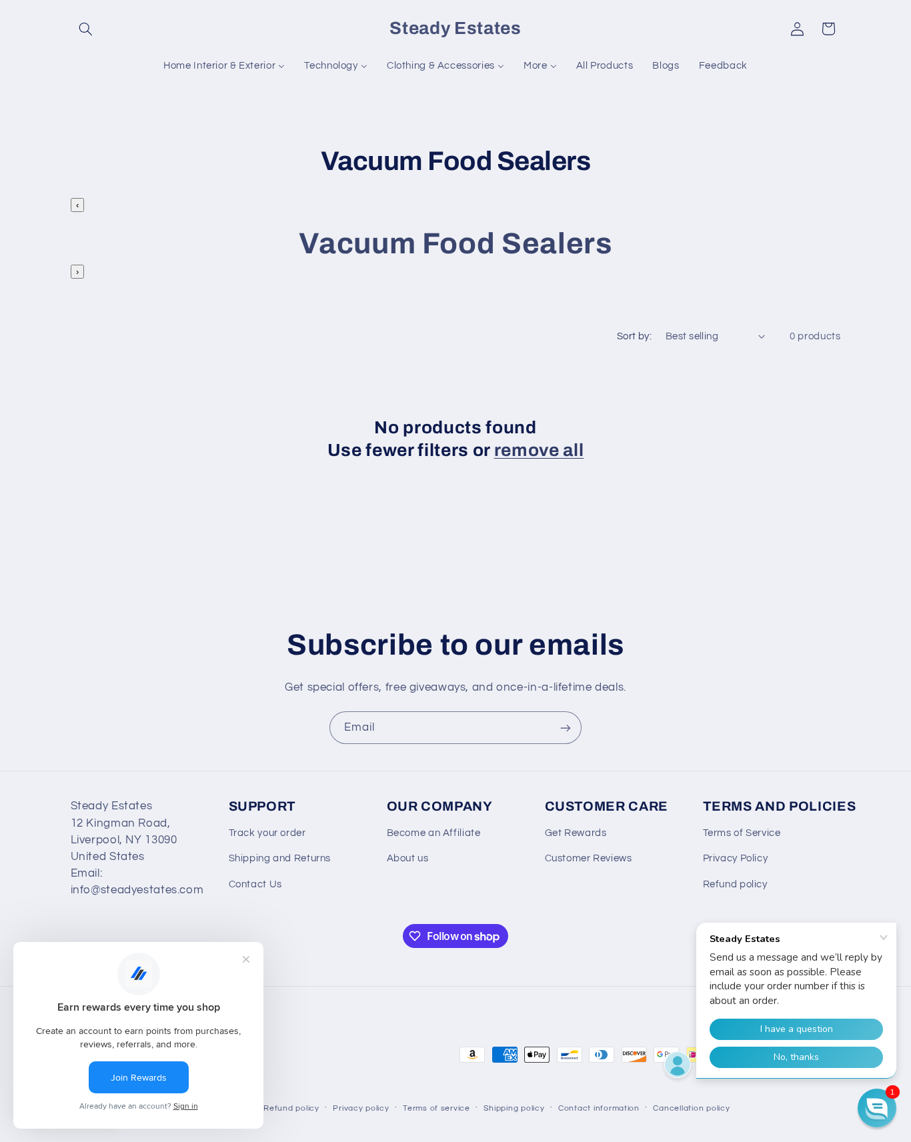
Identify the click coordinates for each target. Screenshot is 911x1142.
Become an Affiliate (434, 833)
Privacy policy (361, 1108)
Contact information (599, 1108)
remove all (539, 450)
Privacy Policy (735, 858)
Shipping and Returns (280, 858)
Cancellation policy (691, 1108)
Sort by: (634, 336)
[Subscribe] (565, 727)
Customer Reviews (588, 858)
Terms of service (436, 1108)
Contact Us (255, 884)
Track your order (267, 833)
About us (408, 858)
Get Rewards (576, 833)
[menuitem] (224, 66)
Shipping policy (514, 1108)
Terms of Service (742, 833)
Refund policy (735, 884)
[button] (86, 28)
